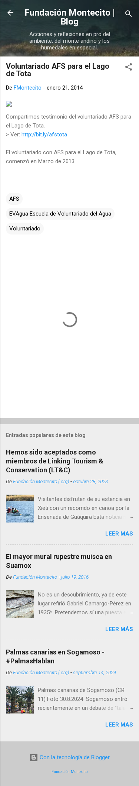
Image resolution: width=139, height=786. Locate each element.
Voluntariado (24, 228)
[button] (128, 68)
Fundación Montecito (69, 771)
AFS (14, 198)
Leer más (119, 533)
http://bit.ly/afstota (44, 134)
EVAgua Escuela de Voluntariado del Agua (60, 213)
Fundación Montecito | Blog (69, 17)
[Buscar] (128, 15)
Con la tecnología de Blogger (74, 757)
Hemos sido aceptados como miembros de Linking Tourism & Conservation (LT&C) (54, 461)
